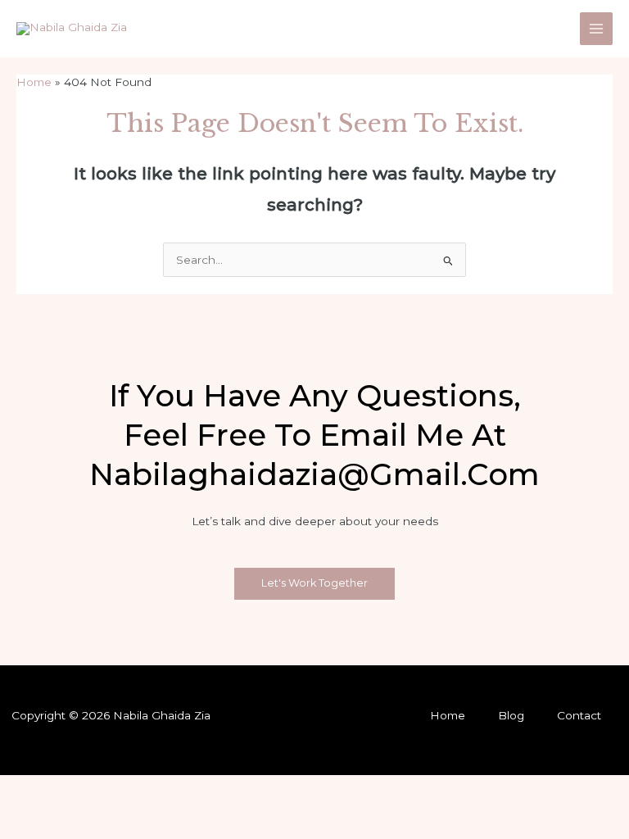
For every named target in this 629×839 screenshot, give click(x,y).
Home (447, 715)
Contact (579, 715)
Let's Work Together (314, 583)
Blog (511, 715)
